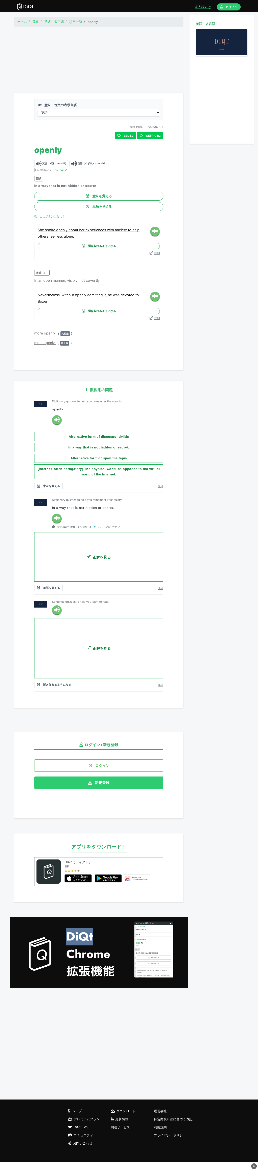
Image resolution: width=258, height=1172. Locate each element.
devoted (128, 295)
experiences (96, 230)
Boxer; (43, 301)
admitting (95, 295)
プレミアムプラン (87, 1119)
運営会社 (160, 1111)
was (117, 295)
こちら (95, 526)
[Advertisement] (98, 59)
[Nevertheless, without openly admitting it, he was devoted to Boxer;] (155, 296)
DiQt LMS (81, 1127)
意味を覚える (102, 196)
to (130, 230)
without (68, 295)
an (40, 280)
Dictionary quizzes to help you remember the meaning (87, 401)
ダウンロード (126, 1111)
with (111, 230)
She (41, 230)
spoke (50, 230)
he (110, 295)
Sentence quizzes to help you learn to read (80, 601)
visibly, (73, 280)
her (82, 230)
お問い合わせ (82, 1143)
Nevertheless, (50, 295)
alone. (69, 236)
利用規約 (160, 1127)
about (74, 230)
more (39, 333)
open (48, 280)
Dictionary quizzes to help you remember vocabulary (87, 499)
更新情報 (121, 1119)
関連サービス (120, 1127)
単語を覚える (102, 206)
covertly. (93, 280)
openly (62, 230)
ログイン (231, 7)
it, (106, 295)
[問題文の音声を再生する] (57, 420)
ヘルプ (77, 1111)
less (60, 236)
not (82, 280)
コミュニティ (83, 1135)
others (43, 236)
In (36, 280)
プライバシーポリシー (170, 1135)
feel (52, 236)
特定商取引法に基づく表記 (173, 1119)
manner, (60, 280)
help (135, 230)
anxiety (121, 230)
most (39, 343)
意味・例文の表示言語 (60, 105)
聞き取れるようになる (102, 245)
